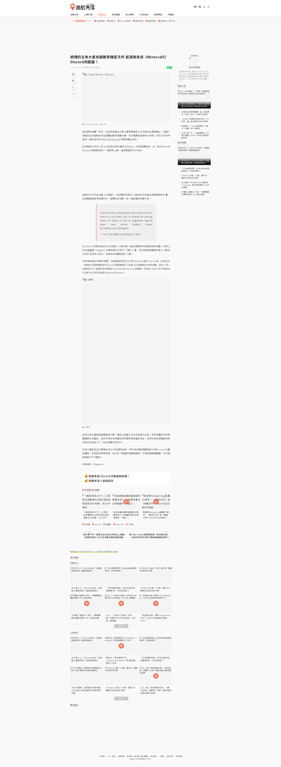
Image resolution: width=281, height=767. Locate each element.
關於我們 (170, 756)
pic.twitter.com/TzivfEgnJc (114, 228)
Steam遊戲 (125, 21)
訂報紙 (162, 756)
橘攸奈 (112, 21)
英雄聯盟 (101, 21)
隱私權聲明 (144, 756)
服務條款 (130, 756)
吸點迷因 (139, 21)
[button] (208, 6)
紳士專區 (130, 14)
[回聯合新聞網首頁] (72, 7)
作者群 (171, 14)
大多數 (131, 524)
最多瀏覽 (182, 142)
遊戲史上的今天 (167, 21)
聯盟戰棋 (152, 21)
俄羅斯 (108, 524)
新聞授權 (121, 756)
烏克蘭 (87, 524)
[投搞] (195, 6)
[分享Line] (73, 80)
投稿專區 (158, 14)
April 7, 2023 (134, 234)
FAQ (109, 756)
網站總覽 (179, 756)
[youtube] (199, 6)
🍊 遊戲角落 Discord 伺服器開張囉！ (107, 476)
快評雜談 (116, 14)
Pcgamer (98, 464)
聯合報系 (154, 756)
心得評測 (88, 14)
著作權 (136, 756)
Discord (97, 524)
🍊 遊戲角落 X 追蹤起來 (99, 481)
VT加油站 (143, 14)
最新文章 (182, 86)
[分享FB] (73, 74)
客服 (113, 756)
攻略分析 (74, 14)
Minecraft (119, 524)
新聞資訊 (102, 14)
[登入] (204, 6)
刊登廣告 (102, 756)
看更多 (121, 626)
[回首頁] (82, 7)
